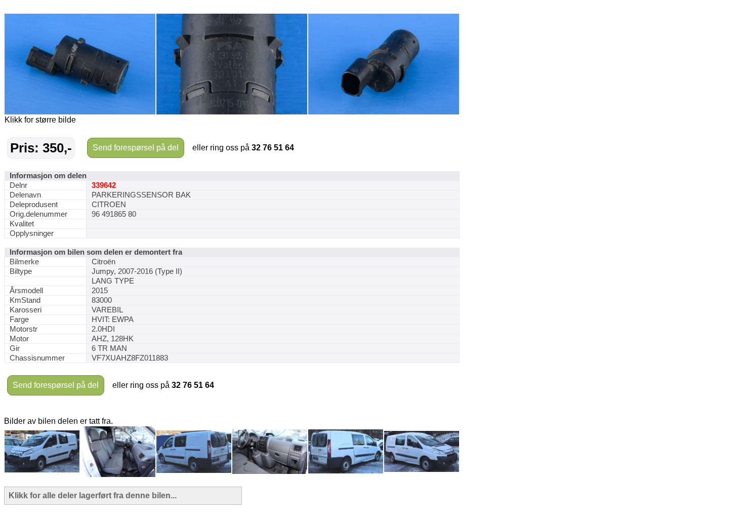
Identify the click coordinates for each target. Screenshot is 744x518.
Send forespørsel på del (136, 147)
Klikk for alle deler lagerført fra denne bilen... (93, 495)
